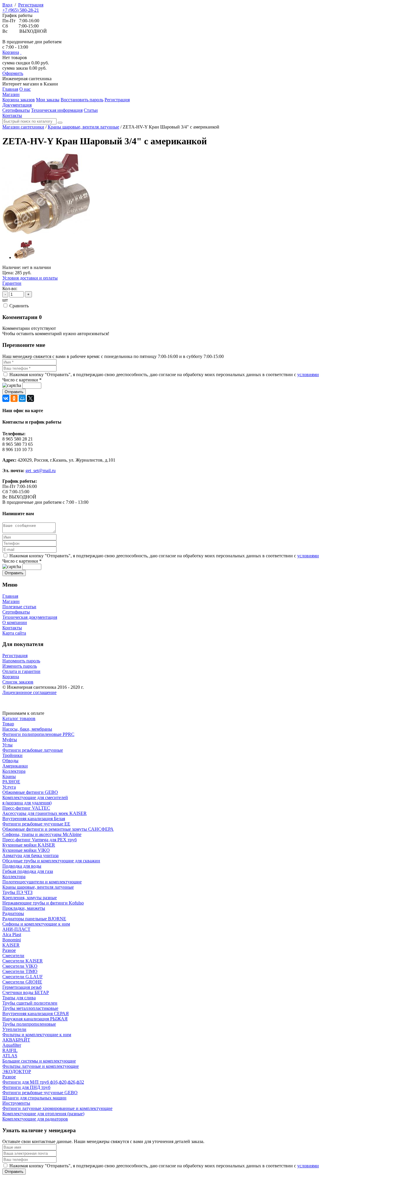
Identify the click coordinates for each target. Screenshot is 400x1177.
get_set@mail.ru (40, 470)
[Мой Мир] (22, 398)
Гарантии (11, 283)
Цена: (8, 272)
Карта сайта (14, 633)
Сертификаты (16, 611)
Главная (10, 596)
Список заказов (17, 681)
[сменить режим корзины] (20, 52)
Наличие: (11, 267)
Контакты (12, 627)
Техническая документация (29, 617)
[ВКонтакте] (5, 398)
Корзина (10, 52)
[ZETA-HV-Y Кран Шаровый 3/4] (46, 232)
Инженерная (27, 78)
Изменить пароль (19, 666)
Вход (7, 4)
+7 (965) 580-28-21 (20, 10)
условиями (308, 374)
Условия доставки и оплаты (30, 277)
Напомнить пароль (21, 660)
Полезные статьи (19, 606)
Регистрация (30, 4)
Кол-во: (9, 288)
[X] (30, 398)
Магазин (11, 601)
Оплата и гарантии (21, 671)
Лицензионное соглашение (29, 692)
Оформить (12, 73)
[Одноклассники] (14, 398)
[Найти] (60, 123)
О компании (14, 622)
